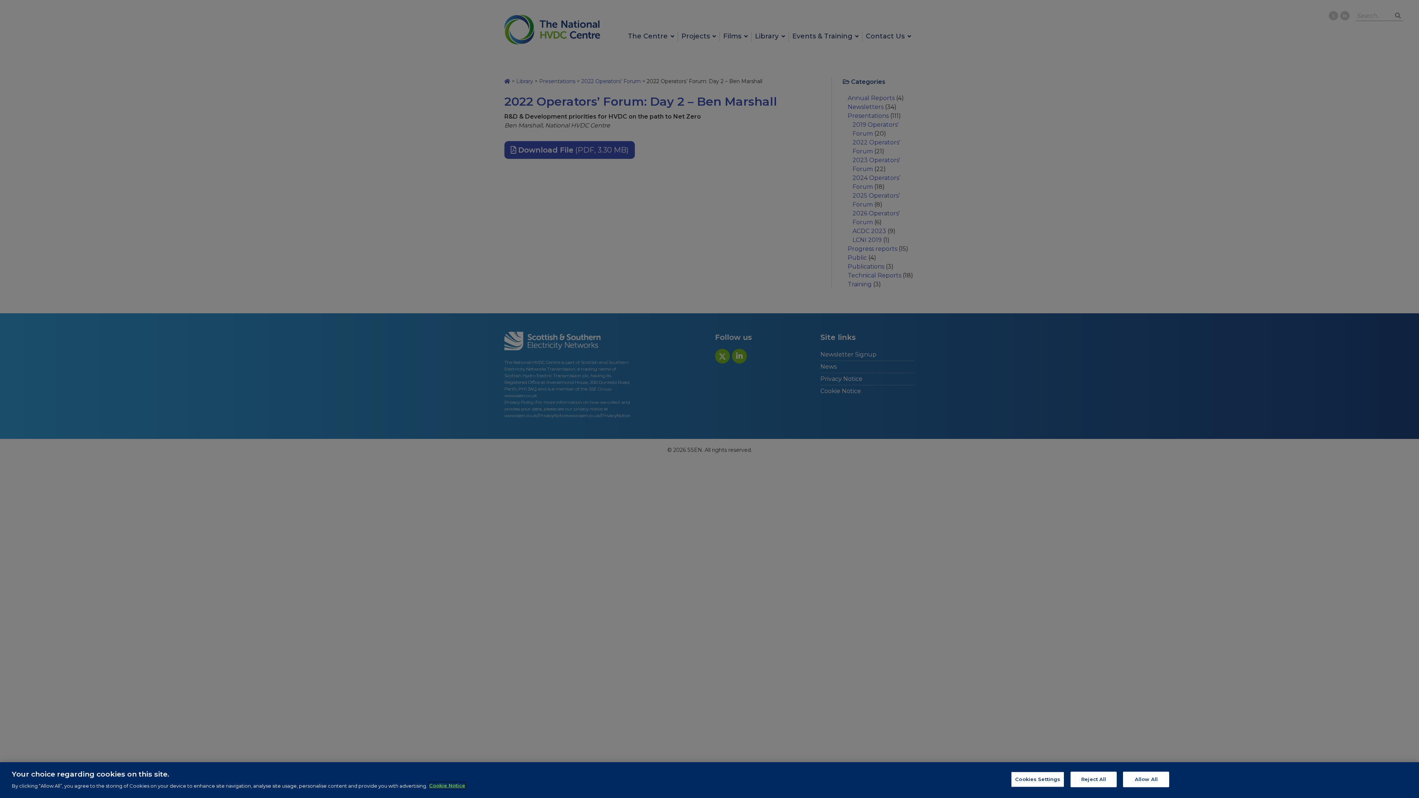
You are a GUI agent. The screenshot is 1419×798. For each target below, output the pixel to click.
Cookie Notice (447, 785)
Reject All (1093, 779)
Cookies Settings (1037, 779)
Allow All (1146, 779)
